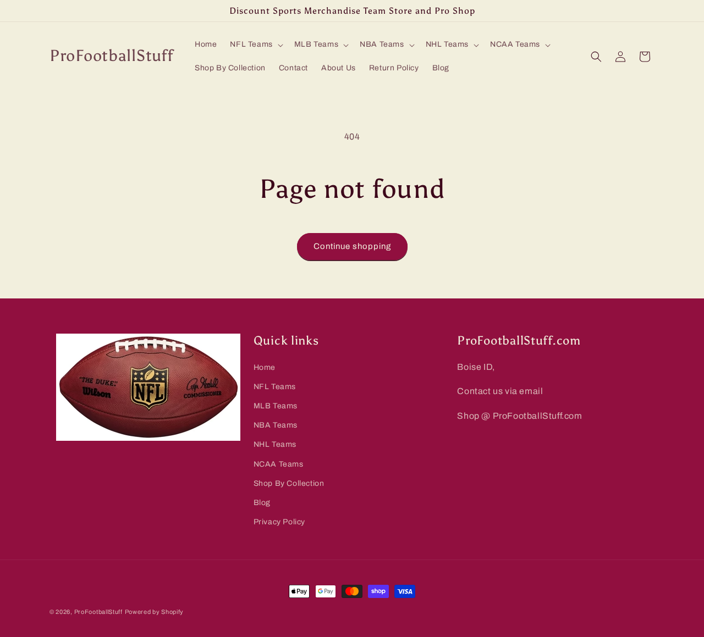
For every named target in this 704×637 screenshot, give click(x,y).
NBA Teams (276, 425)
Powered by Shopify (154, 611)
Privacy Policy (279, 522)
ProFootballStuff (98, 611)
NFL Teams (275, 387)
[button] (255, 44)
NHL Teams (275, 445)
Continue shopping (352, 246)
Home (265, 367)
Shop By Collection (289, 483)
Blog (262, 502)
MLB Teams (276, 406)
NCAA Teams (279, 464)
